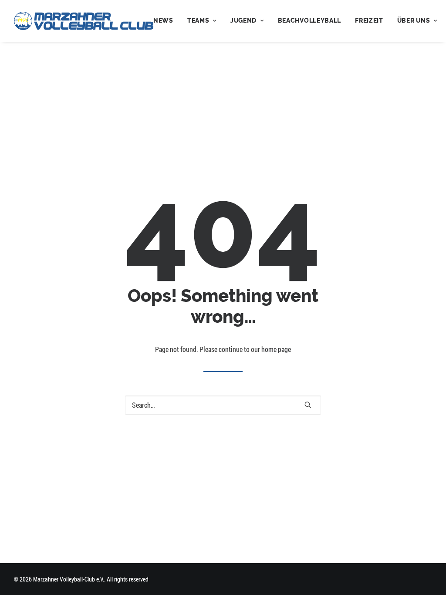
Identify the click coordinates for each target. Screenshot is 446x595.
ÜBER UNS (413, 20)
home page (276, 349)
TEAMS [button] (198, 20)
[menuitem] (166, 21)
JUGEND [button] (243, 20)
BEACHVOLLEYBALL (309, 20)
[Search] (223, 405)
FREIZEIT (369, 20)
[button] (307, 404)
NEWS (163, 20)
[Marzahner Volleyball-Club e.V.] (83, 21)
